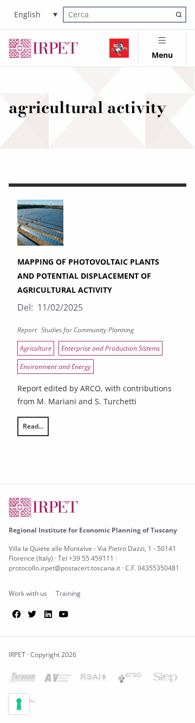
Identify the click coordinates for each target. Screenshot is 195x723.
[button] (36, 14)
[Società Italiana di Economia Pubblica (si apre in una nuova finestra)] (165, 679)
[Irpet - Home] (43, 48)
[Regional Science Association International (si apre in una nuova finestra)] (93, 679)
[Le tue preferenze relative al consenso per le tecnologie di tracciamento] (19, 704)
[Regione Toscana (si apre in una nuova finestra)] (119, 48)
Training (68, 593)
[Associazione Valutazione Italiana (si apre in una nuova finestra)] (58, 680)
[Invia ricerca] (179, 14)
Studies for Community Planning (87, 329)
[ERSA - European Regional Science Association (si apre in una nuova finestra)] (129, 680)
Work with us (28, 593)
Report (27, 329)
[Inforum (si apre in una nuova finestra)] (22, 679)
